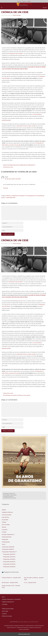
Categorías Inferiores (7, 512)
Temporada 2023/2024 (9, 564)
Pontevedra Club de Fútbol (15, 53)
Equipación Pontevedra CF (20, 625)
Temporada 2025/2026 (8, 547)
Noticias (4, 527)
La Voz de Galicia (37, 114)
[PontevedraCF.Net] (24, 4)
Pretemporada (6, 542)
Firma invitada (6, 524)
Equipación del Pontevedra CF (35, 627)
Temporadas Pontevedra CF (9, 551)
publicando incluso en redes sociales (26, 126)
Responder (5, 188)
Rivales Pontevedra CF (39, 625)
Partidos (4, 532)
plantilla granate (6, 120)
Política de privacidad (7, 608)
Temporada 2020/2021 (9, 554)
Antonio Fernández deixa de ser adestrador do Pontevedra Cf (19, 165)
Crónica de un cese (8, 167)
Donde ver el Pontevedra (24, 629)
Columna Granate (6, 514)
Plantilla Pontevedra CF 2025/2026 (11, 599)
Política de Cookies (7, 616)
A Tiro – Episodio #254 (30, 582)
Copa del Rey (5, 517)
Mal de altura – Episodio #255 (10, 582)
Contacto (29, 1)
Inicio (3, 597)
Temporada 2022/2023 (9, 559)
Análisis (4, 509)
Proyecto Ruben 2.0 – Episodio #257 (11, 577)
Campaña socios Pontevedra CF (23, 627)
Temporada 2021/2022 (9, 556)
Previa (3, 544)
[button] (1, 7)
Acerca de (24, 1)
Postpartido (5, 539)
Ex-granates (5, 519)
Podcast (19, 1)
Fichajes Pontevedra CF (8, 602)
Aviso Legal (5, 611)
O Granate (4, 529)
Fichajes (4, 522)
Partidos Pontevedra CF (8, 534)
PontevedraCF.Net (6, 537)
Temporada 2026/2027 (8, 549)
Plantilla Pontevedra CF (30, 625)
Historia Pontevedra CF (11, 627)
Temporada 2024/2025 (9, 566)
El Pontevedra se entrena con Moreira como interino (16, 395)
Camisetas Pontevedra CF (9, 625)
